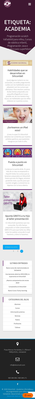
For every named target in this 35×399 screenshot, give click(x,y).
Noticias (17, 316)
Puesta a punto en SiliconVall (17, 163)
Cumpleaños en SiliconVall (17, 287)
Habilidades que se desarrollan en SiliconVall (18, 73)
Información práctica (17, 312)
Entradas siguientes (11, 247)
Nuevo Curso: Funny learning (17, 291)
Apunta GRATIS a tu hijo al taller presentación (17, 217)
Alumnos (18, 304)
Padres (17, 320)
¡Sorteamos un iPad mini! (17, 129)
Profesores (17, 324)
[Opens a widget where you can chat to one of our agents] (27, 395)
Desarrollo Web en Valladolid (17, 396)
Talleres (17, 327)
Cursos (17, 308)
